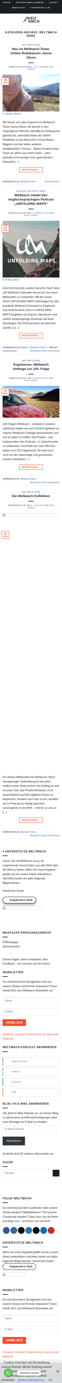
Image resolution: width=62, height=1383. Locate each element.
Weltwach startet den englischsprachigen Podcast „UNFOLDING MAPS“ (31, 199)
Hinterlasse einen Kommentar (44, 350)
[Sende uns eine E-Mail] (36, 1230)
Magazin (21, 191)
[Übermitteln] (56, 1173)
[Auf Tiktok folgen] (29, 12)
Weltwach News (31, 45)
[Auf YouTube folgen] (39, 12)
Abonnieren (14, 1140)
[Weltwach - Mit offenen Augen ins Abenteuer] (31, 20)
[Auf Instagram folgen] (26, 12)
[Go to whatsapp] (8, 1373)
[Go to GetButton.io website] (8, 1379)
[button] (5, 19)
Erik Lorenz (31, 215)
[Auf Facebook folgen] (23, 12)
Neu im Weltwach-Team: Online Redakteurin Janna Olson (31, 53)
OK (50, 1380)
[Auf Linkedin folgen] (36, 12)
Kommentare (52, 181)
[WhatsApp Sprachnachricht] (11, 948)
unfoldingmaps (10, 350)
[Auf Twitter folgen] (33, 12)
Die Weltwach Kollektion (31, 496)
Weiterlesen (31, 170)
